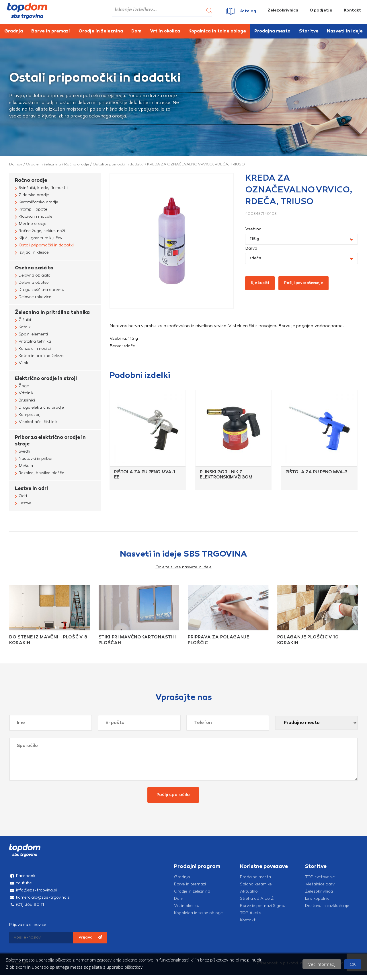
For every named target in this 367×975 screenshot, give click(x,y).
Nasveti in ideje (345, 31)
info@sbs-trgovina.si (36, 890)
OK (353, 964)
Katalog (247, 11)
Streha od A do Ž (257, 899)
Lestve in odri (31, 488)
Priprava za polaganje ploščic (218, 640)
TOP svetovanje (320, 877)
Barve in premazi (50, 31)
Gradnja (13, 31)
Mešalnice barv (320, 884)
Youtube (23, 883)
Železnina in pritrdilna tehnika (52, 312)
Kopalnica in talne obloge (217, 31)
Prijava (86, 937)
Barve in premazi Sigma (262, 906)
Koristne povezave (264, 866)
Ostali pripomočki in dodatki (118, 164)
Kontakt (352, 10)
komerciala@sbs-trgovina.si (43, 897)
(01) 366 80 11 (29, 905)
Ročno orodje (76, 164)
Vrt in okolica (165, 31)
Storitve (309, 31)
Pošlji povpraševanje (303, 283)
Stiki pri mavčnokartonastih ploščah (137, 640)
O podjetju (321, 10)
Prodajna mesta (272, 31)
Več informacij (321, 964)
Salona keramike (256, 884)
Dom (136, 31)
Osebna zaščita (34, 268)
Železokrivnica (283, 10)
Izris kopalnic (317, 899)
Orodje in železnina (101, 31)
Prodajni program (197, 866)
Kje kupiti (260, 283)
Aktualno (249, 891)
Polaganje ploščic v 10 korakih (308, 640)
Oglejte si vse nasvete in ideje (183, 567)
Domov (15, 164)
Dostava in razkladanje (327, 906)
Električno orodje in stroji (46, 378)
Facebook (25, 876)
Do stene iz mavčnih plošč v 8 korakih (48, 640)
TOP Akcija (250, 913)
